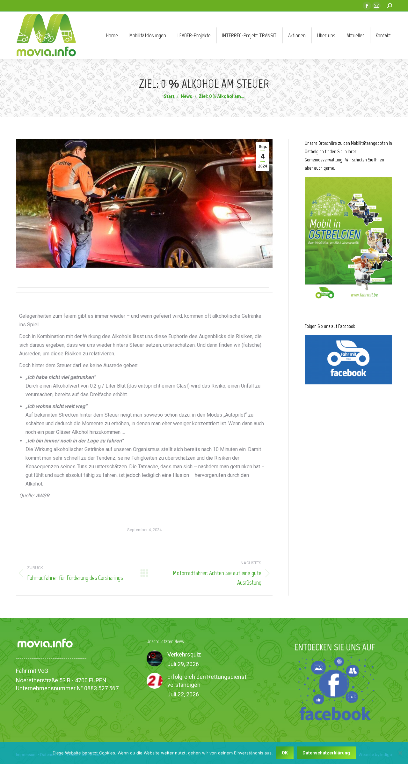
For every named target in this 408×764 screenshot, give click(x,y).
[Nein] (400, 753)
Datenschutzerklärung (326, 752)
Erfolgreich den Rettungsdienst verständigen (206, 680)
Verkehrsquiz (184, 654)
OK (285, 752)
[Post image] (155, 658)
